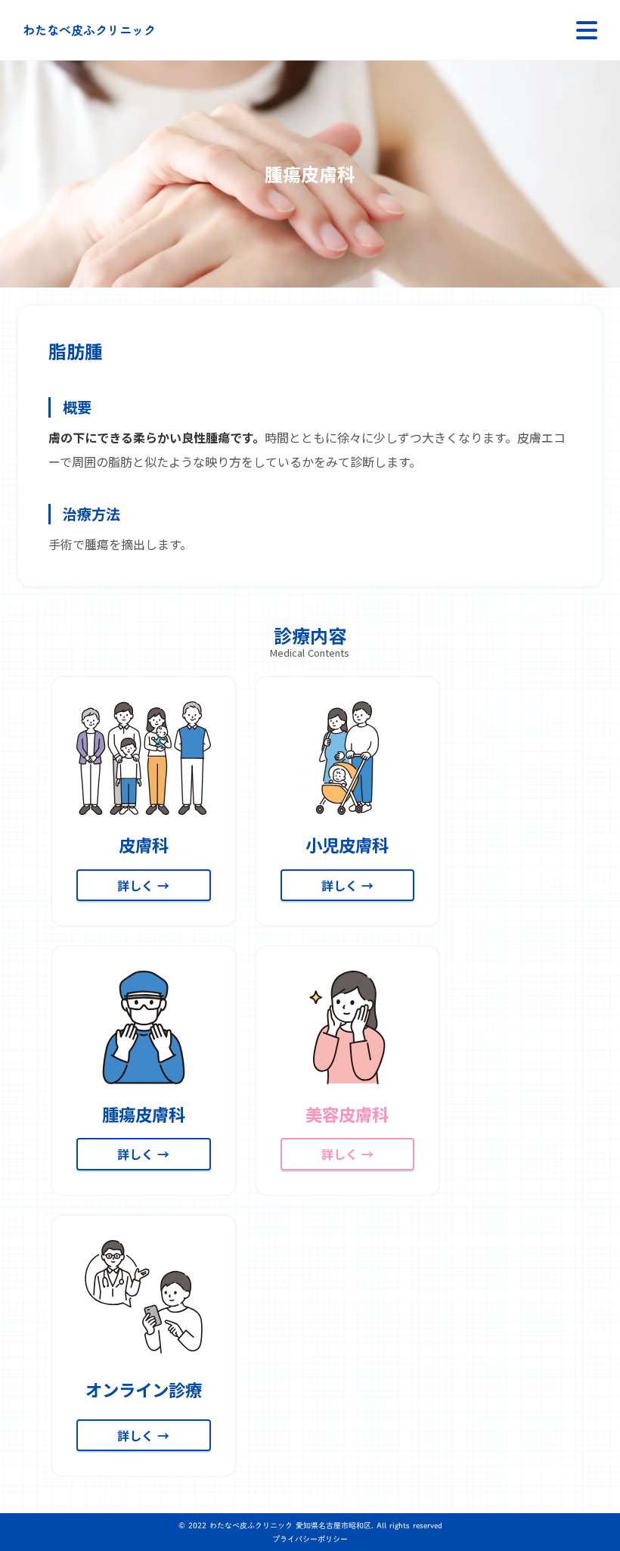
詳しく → (143, 885)
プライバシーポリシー (310, 1539)
